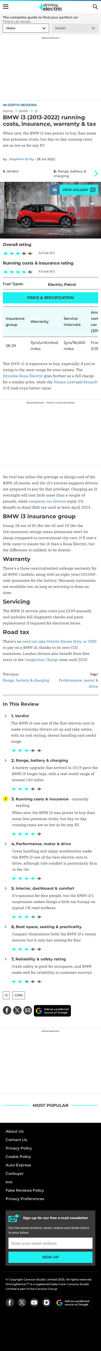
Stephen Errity (21, 159)
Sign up (50, 1257)
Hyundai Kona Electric (23, 375)
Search (95, 7)
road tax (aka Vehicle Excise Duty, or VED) (59, 641)
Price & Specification (50, 297)
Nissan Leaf (64, 382)
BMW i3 (17, 363)
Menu (5, 6)
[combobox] (5, 28)
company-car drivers (47, 501)
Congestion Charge (41, 659)
